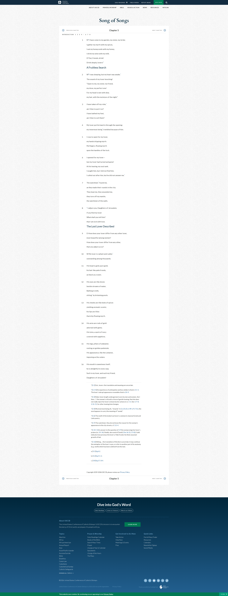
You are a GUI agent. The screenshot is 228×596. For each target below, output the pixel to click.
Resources (147, 540)
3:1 (136, 390)
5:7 (93, 423)
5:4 (93, 409)
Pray (117, 545)
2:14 (92, 404)
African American (65, 542)
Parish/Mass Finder (150, 537)
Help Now (158, 2)
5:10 (93, 430)
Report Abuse (146, 2)
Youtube (154, 580)
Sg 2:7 (98, 461)
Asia (60, 548)
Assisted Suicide (64, 553)
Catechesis (63, 564)
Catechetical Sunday (66, 567)
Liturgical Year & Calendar (96, 548)
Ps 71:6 (135, 409)
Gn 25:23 (124, 409)
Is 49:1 (130, 409)
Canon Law (63, 561)
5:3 (93, 397)
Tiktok (167, 580)
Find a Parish (134, 2)
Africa (61, 540)
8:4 (102, 461)
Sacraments (91, 551)
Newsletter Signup (150, 545)
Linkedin (158, 580)
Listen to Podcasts (113, 510)
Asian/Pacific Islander (66, 551)
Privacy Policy (125, 472)
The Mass (90, 556)
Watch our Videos (126, 510)
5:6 (93, 416)
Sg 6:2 (98, 451)
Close (223, 594)
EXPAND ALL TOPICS (65, 573)
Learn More (132, 524)
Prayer (89, 545)
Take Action (119, 537)
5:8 (94, 461)
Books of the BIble (93, 540)
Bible (61, 556)
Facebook (149, 580)
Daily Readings (120, 2)
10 (100, 432)
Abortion (62, 537)
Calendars (147, 542)
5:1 (93, 385)
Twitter (145, 580)
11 (97, 430)
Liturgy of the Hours (94, 553)
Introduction (68, 34)
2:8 (126, 392)
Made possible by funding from (148, 587)
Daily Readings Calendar (127, 2)
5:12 (93, 442)
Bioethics (62, 559)
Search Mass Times (93, 542)
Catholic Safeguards (66, 569)
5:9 (120, 430)
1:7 (136, 402)
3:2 (115, 425)
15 (96, 404)
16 (102, 432)
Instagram (162, 580)
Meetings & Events (122, 542)
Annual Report (64, 545)
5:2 (93, 390)
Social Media (148, 548)
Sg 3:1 (98, 456)
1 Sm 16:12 (126, 432)
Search (166, 2)
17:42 (133, 432)
